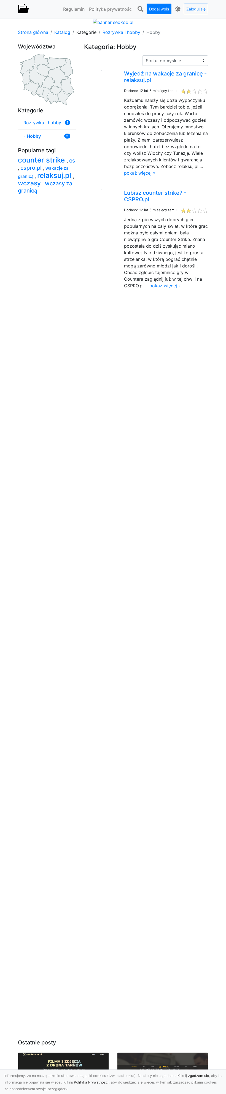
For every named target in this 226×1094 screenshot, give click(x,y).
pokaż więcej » (139, 173)
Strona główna (33, 32)
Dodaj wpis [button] (159, 9)
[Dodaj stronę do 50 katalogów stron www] (113, 22)
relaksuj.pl (55, 175)
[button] (140, 9)
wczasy (30, 183)
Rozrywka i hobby (121, 32)
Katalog (62, 32)
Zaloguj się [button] (196, 9)
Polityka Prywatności (91, 1082)
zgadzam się (198, 1076)
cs (72, 160)
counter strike (42, 160)
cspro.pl (31, 167)
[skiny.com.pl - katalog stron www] (23, 9)
